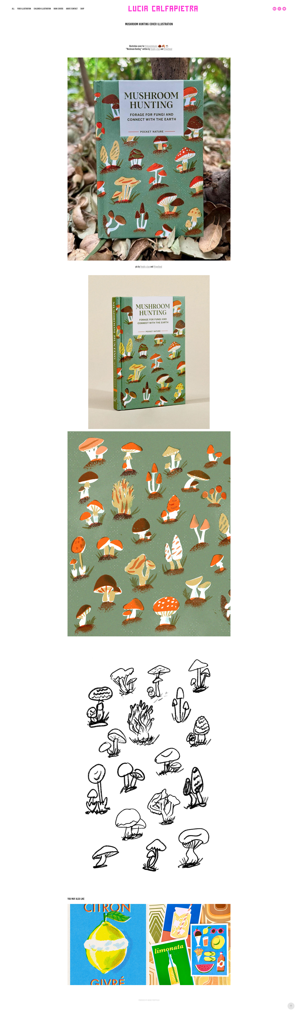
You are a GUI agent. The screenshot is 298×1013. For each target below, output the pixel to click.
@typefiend (168, 49)
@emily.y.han (155, 49)
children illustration (42, 8)
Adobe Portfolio (153, 1000)
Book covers (58, 8)
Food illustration (24, 8)
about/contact (72, 8)
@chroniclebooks (151, 46)
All (13, 8)
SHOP (82, 8)
